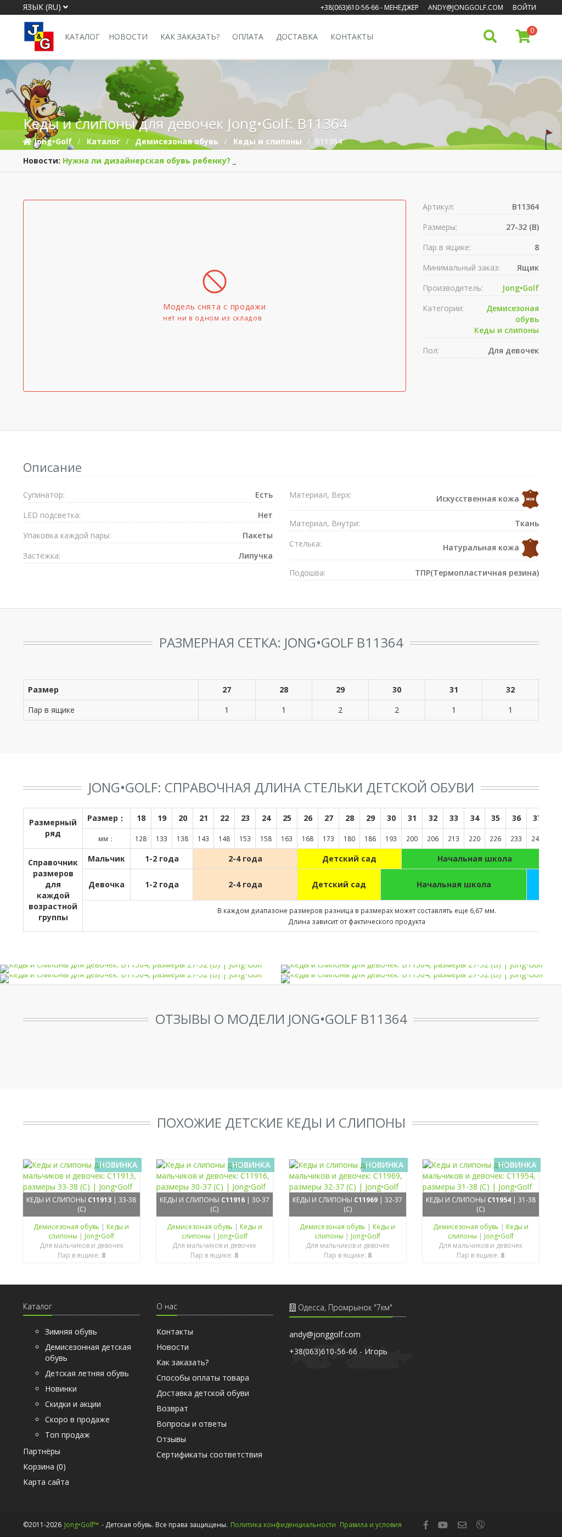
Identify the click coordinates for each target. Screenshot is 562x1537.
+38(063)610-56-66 (350, 7)
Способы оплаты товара (202, 1377)
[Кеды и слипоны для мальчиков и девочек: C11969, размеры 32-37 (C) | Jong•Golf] (347, 1175)
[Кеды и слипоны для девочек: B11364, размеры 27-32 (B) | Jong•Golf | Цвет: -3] (421, 969)
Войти (524, 7)
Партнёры (41, 1451)
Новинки (61, 1388)
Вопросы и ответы (191, 1423)
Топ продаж (67, 1434)
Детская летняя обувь (87, 1373)
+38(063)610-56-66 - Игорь (338, 1351)
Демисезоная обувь (67, 1226)
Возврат (172, 1408)
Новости (128, 36)
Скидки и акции (73, 1404)
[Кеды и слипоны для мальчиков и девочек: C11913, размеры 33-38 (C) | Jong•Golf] (81, 1175)
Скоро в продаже (77, 1419)
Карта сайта (46, 1482)
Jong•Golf (520, 288)
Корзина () (44, 1466)
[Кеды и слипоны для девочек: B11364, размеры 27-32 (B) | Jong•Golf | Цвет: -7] (421, 979)
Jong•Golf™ (81, 1524)
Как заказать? (190, 36)
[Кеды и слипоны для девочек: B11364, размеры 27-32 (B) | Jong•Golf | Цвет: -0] (140, 969)
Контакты (351, 36)
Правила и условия (371, 1524)
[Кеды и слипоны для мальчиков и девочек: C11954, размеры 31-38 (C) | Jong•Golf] (481, 1175)
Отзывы (171, 1439)
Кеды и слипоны (506, 330)
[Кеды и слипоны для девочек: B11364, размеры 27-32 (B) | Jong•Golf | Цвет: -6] (140, 979)
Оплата (247, 36)
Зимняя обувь (71, 1331)
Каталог (82, 36)
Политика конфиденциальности (283, 1524)
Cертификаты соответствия (209, 1454)
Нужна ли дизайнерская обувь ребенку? (147, 160)
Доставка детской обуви (202, 1393)
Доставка (297, 36)
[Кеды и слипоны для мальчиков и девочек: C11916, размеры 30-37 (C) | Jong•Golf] (214, 1175)
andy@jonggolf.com (465, 7)
